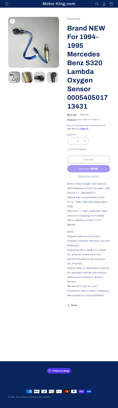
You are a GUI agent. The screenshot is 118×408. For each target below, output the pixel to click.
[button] (6, 3)
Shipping (71, 120)
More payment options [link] (88, 176)
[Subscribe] (84, 357)
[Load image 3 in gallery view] (39, 77)
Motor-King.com (23, 397)
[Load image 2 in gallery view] (27, 77)
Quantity (71, 135)
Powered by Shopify (40, 397)
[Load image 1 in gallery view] (14, 77)
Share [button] (74, 305)
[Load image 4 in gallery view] (52, 77)
